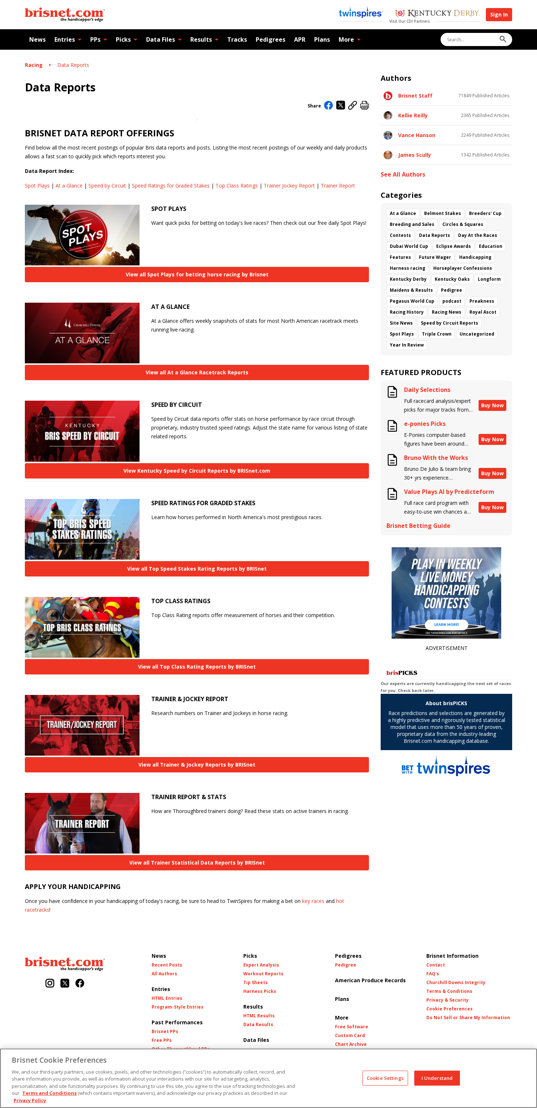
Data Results (258, 1025)
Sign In (499, 14)
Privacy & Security (447, 1000)
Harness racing (407, 268)
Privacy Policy (30, 1100)
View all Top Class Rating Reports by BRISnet (197, 666)
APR (299, 39)
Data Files (160, 39)
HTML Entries (167, 998)
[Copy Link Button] (352, 106)
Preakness (481, 301)
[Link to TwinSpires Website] (361, 12)
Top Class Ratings (237, 185)
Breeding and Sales (412, 224)
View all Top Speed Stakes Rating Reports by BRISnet (197, 568)
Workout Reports (263, 974)
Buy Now (492, 405)
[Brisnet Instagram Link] (49, 984)
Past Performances (177, 1022)
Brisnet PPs (165, 1032)
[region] (268, 1078)
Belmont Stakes (442, 213)
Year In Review (407, 345)
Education (490, 246)
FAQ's (432, 974)
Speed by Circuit (107, 185)
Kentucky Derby (408, 279)
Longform (489, 279)
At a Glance (69, 185)
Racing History (407, 312)
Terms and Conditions (49, 1093)
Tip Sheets (255, 983)
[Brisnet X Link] (64, 984)
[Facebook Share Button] (328, 106)
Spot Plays (37, 185)
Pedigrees (270, 39)
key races (313, 900)
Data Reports (73, 64)
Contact (435, 965)
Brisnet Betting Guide (418, 526)
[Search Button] (503, 40)
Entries (64, 39)
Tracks (237, 39)
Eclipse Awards (453, 246)
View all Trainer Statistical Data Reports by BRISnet (197, 862)
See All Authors (403, 174)
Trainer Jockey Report (289, 185)
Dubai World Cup (409, 246)
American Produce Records (370, 980)
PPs (95, 39)
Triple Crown (437, 334)
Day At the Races (477, 235)
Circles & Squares (462, 224)
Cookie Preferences (449, 1009)
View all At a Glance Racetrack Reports (197, 372)
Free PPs (162, 1040)
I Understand (437, 1077)
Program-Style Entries (177, 1007)
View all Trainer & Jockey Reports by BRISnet (196, 764)
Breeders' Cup (485, 213)
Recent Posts (167, 965)
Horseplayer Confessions (462, 268)
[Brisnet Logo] (65, 14)
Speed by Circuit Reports (449, 323)
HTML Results (259, 1016)
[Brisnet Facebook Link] (79, 984)
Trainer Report (338, 185)
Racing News (446, 312)
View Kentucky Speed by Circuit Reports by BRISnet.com (196, 470)
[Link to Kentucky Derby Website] (437, 14)
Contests (400, 235)
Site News (401, 323)
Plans (322, 39)
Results (201, 39)
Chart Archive (351, 1044)
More (346, 39)
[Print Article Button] (364, 106)
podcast (451, 301)
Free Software (351, 1027)
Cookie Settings (385, 1077)
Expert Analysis (261, 965)
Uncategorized (477, 334)
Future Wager (435, 257)
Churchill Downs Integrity (455, 983)
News (37, 39)
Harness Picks (259, 991)
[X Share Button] (340, 106)
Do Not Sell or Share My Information (468, 1018)
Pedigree (451, 290)
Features (400, 257)
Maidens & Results (411, 290)
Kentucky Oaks (452, 279)
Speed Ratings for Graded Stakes (171, 185)
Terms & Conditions (449, 991)
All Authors (164, 974)
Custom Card (350, 1036)
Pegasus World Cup (412, 301)
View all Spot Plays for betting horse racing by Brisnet (197, 274)
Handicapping (475, 257)
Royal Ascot (482, 312)
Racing (34, 64)
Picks (123, 39)
